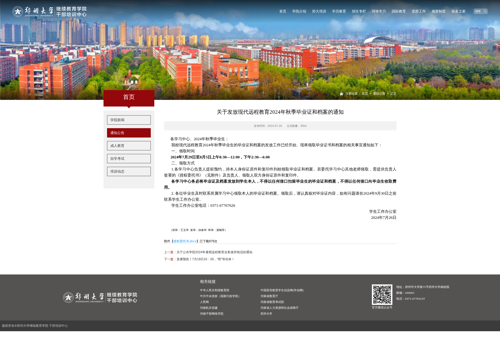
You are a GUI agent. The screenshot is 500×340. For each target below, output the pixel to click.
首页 (282, 11)
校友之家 (459, 11)
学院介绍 (299, 11)
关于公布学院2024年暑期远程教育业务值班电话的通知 (208, 252)
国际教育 (399, 11)
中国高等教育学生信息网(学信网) (282, 290)
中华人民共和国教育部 (214, 290)
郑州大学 (266, 313)
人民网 (204, 302)
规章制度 (439, 11)
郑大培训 (319, 11)
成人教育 (117, 146)
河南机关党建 (209, 307)
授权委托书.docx (184, 241)
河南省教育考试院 (272, 302)
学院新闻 (117, 120)
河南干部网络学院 (211, 313)
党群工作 (419, 11)
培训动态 (117, 171)
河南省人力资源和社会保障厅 (280, 307)
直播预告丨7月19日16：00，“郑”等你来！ (199, 259)
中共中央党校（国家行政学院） (220, 296)
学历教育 (339, 11)
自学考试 (117, 159)
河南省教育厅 (269, 296)
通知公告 (379, 93)
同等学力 (379, 11)
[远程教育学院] (49, 11)
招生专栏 (359, 11)
